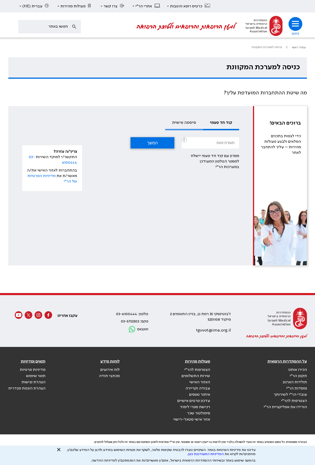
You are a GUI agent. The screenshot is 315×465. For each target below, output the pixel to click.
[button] (189, 6)
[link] (264, 26)
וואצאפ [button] (142, 329)
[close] (59, 451)
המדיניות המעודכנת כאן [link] (206, 454)
